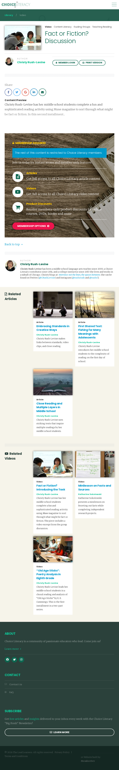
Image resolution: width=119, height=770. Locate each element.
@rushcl (93, 277)
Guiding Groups (82, 26)
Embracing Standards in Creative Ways (52, 328)
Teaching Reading (102, 26)
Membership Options (31, 226)
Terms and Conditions (16, 756)
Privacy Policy (62, 752)
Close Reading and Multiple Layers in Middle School (49, 407)
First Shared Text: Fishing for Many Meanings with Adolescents (90, 332)
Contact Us (15, 684)
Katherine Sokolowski (89, 494)
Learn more (12, 648)
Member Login (66, 62)
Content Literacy (62, 26)
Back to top (12, 244)
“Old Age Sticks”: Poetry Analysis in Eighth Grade (48, 574)
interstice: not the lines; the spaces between (79, 275)
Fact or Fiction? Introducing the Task (50, 487)
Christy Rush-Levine (31, 62)
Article (40, 322)
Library (9, 15)
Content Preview (15, 100)
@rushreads (78, 277)
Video (48, 27)
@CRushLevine (47, 277)
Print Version (93, 62)
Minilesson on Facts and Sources (94, 487)
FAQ (11, 692)
